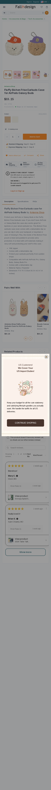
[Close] (46, 357)
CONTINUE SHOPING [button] (25, 423)
